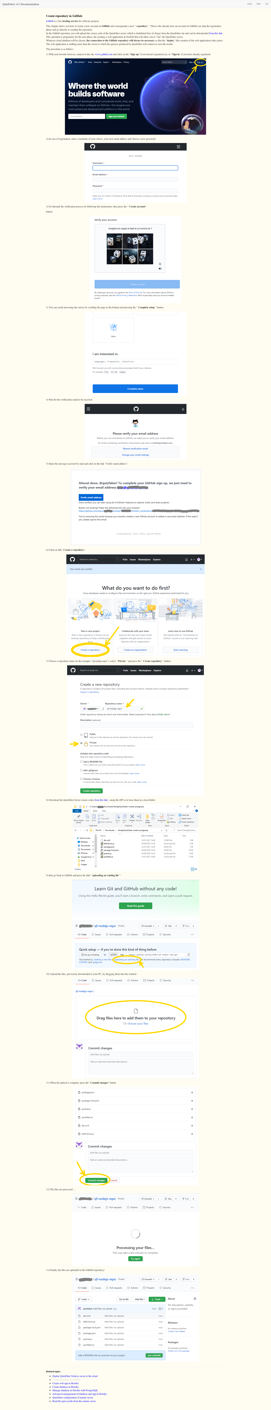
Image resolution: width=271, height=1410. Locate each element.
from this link (216, 33)
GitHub (50, 21)
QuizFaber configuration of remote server (72, 1397)
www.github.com (104, 54)
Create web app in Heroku (65, 1383)
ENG (249, 4)
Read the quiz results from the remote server (74, 1401)
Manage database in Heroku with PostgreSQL (75, 1390)
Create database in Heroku (65, 1386)
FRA (259, 4)
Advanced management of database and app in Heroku (79, 1393)
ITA (266, 4)
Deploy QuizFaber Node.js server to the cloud (75, 1376)
